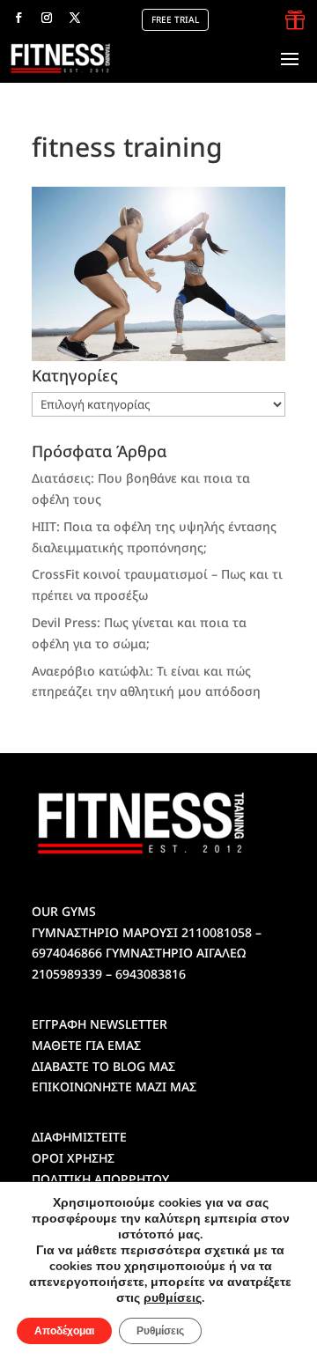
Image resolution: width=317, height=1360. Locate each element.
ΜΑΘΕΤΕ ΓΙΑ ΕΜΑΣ (86, 1045)
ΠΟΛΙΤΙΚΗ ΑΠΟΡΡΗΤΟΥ (100, 1179)
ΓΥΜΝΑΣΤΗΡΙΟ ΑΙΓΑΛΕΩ (176, 952)
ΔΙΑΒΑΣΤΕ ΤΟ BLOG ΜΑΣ (103, 1066)
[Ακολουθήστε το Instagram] (46, 17)
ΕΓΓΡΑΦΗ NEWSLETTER (99, 1024)
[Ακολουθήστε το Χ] (74, 17)
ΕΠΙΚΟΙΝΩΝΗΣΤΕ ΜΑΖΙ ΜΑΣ (114, 1086)
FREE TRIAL (175, 19)
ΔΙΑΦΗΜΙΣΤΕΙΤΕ (79, 1136)
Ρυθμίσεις (160, 1331)
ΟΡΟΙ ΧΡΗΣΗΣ (73, 1157)
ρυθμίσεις (173, 1298)
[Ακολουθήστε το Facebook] (18, 17)
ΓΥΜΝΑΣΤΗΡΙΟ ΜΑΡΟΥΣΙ (105, 932)
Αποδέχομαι (64, 1331)
